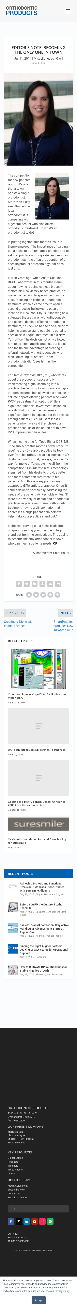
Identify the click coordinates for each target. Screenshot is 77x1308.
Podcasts (41, 957)
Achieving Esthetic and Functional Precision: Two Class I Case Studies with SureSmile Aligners (42, 887)
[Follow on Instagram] (42, 1222)
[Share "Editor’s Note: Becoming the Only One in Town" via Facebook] (19, 584)
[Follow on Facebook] (11, 1222)
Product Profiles (54, 936)
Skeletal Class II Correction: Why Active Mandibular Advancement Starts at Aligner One (44, 929)
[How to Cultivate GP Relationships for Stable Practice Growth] (13, 970)
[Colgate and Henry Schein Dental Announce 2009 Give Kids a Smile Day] (38, 778)
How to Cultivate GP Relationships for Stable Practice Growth (43, 969)
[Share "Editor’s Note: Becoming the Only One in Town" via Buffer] (42, 584)
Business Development (48, 912)
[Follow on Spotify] (50, 1222)
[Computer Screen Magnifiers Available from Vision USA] (38, 669)
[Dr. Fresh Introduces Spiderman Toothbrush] (38, 726)
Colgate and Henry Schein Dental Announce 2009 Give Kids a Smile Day (36, 803)
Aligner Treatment (45, 894)
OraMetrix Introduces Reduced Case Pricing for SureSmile (37, 841)
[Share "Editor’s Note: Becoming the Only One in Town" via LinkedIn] (34, 584)
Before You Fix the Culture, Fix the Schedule (41, 906)
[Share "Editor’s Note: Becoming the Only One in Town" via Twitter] (27, 584)
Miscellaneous (44, 58)
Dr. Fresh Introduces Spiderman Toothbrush (37, 749)
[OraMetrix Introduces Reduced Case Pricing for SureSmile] (38, 824)
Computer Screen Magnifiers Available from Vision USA (37, 696)
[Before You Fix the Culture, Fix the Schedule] (13, 907)
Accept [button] (38, 1300)
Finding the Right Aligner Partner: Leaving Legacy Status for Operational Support (44, 950)
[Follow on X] (19, 1222)
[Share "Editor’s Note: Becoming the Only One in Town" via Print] (58, 584)
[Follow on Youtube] (34, 1222)
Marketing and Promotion (49, 974)
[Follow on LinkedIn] (26, 1222)
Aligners (60, 894)
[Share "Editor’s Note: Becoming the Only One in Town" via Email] (50, 584)
